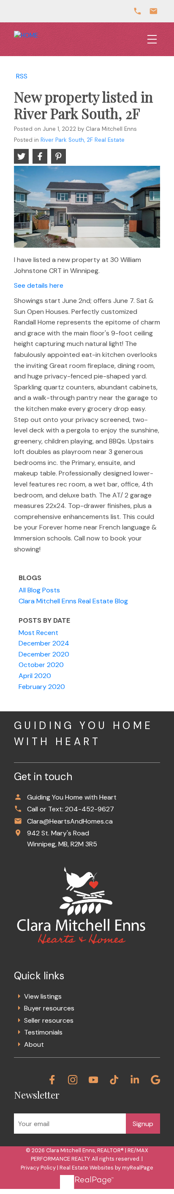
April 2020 (35, 675)
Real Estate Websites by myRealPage (106, 1167)
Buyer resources (49, 1008)
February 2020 (42, 686)
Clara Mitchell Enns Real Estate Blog (73, 601)
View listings (43, 996)
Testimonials (43, 1032)
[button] (52, 1080)
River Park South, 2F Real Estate (83, 139)
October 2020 (41, 664)
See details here (38, 285)
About (34, 1044)
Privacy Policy (38, 1167)
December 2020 (44, 654)
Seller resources (48, 1020)
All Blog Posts (39, 590)
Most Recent (38, 632)
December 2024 (44, 643)
